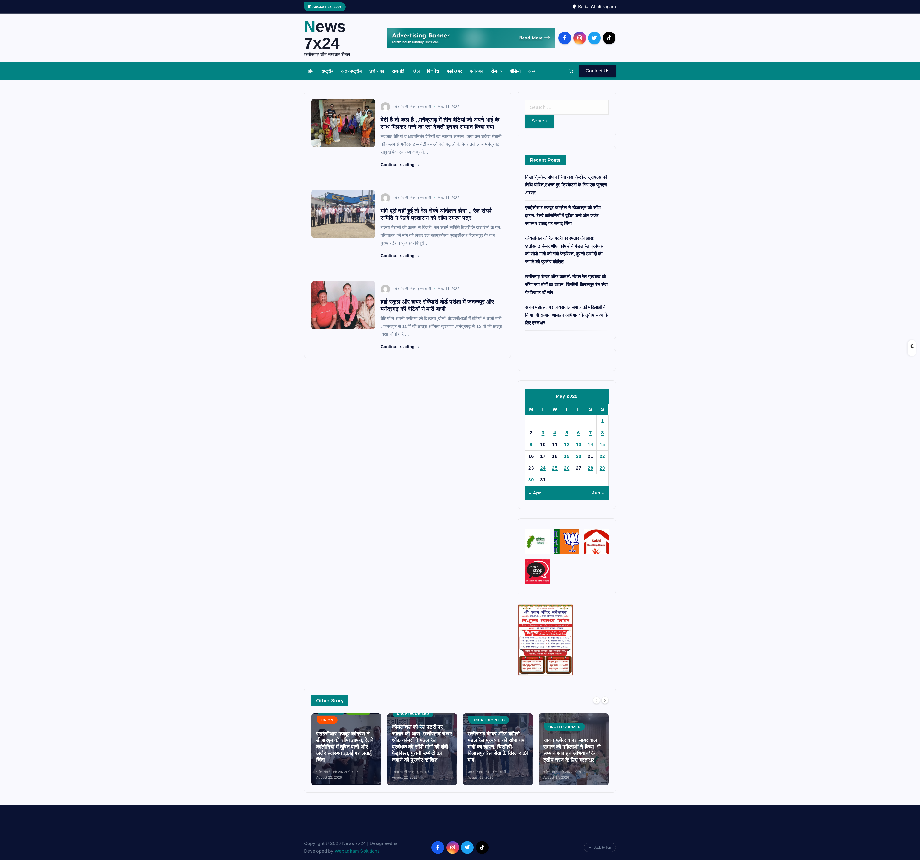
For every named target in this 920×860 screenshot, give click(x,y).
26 (566, 467)
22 (602, 456)
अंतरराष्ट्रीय (351, 71)
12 (566, 444)
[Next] (605, 700)
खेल (416, 71)
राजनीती (398, 71)
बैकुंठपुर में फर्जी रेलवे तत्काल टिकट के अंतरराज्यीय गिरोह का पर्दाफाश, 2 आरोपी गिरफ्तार (572, 753)
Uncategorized (337, 714)
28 (590, 467)
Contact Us (598, 70)
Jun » (598, 492)
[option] (346, 749)
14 (590, 444)
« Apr (535, 492)
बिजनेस (433, 71)
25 (555, 467)
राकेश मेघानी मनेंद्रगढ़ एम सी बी (412, 107)
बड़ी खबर (454, 71)
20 (578, 456)
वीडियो (515, 71)
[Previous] (596, 700)
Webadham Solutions (357, 851)
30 (531, 479)
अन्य (532, 71)
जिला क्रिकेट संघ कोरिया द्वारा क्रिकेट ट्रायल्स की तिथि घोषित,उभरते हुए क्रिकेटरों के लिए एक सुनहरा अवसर (566, 185)
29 (602, 467)
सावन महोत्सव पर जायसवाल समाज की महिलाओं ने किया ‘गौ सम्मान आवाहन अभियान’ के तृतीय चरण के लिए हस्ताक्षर (566, 315)
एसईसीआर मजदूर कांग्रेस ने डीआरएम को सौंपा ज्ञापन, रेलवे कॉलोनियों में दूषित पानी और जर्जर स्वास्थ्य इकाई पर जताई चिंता (563, 215)
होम (311, 71)
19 (566, 456)
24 (543, 467)
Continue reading (398, 164)
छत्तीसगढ (377, 71)
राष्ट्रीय (327, 71)
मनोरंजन (476, 71)
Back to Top (602, 847)
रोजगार (496, 71)
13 (578, 444)
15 (602, 444)
